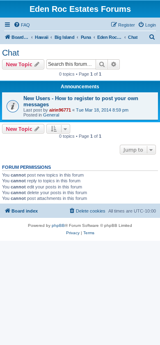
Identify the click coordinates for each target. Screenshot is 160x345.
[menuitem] (22, 25)
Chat (10, 52)
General (51, 114)
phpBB (58, 225)
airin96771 (60, 110)
